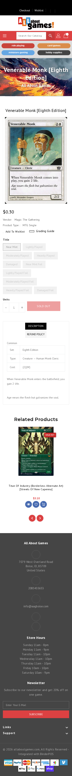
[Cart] (66, 36)
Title (6, 239)
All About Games (36, 85)
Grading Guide (45, 231)
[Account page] (58, 36)
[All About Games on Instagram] (40, 4)
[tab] (35, 326)
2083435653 (36, 588)
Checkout (24, 10)
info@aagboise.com (36, 606)
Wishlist (39, 10)
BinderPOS (47, 754)
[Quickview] (28, 504)
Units (6, 299)
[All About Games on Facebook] (32, 4)
